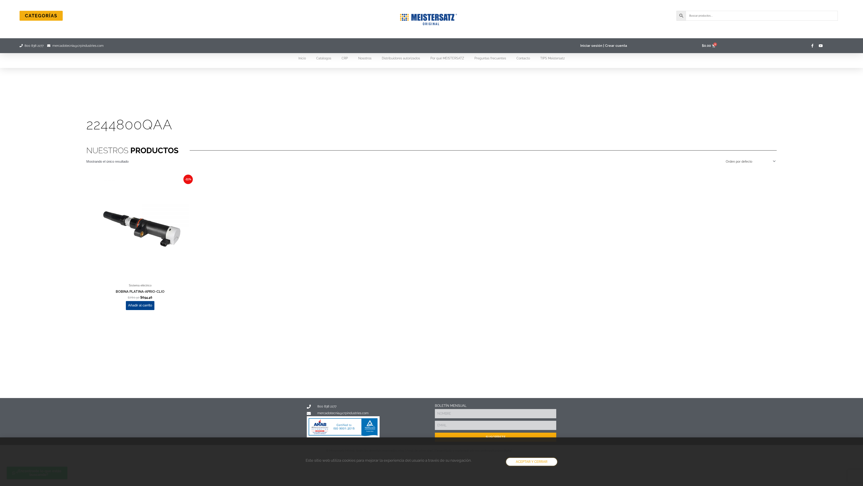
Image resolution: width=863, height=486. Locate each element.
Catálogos (323, 58)
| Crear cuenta (615, 46)
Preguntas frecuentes (490, 58)
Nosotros (364, 58)
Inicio (302, 58)
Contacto (523, 58)
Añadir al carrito (140, 305)
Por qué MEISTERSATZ (447, 58)
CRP (345, 58)
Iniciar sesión (591, 46)
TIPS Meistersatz (552, 58)
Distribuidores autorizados (401, 58)
